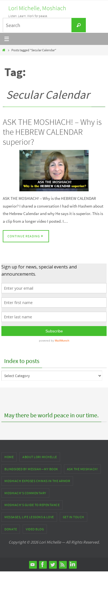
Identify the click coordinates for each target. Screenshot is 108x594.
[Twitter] (52, 564)
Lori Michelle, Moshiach (37, 8)
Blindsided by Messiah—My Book (31, 469)
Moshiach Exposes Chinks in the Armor (37, 481)
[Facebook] (42, 564)
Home (9, 457)
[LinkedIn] (72, 564)
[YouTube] (32, 564)
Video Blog (35, 529)
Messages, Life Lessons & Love (29, 517)
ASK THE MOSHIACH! (82, 469)
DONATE (10, 529)
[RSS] (62, 564)
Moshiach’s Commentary (25, 493)
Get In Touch (73, 517)
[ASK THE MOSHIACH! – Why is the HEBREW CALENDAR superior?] (54, 170)
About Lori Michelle (39, 457)
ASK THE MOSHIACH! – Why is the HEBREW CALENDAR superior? (52, 132)
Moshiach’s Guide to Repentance (32, 505)
